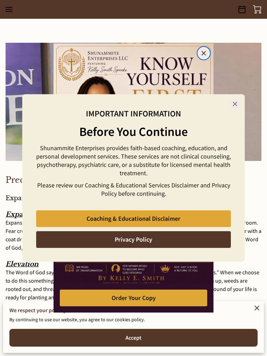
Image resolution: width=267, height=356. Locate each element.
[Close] (235, 104)
